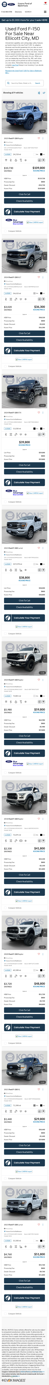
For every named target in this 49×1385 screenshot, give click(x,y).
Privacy (28, 1371)
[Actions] (43, 138)
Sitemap (23, 1371)
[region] (24, 183)
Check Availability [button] (24, 201)
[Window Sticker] (43, 160)
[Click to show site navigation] (45, 12)
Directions (18, 12)
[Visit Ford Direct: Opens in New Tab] (15, 1376)
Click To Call (24, 194)
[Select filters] (39, 92)
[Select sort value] (43, 93)
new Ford (15, 65)
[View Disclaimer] (26, 160)
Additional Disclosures (38, 1371)
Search (37, 83)
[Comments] (39, 160)
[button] (7, 12)
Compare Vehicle (14, 231)
